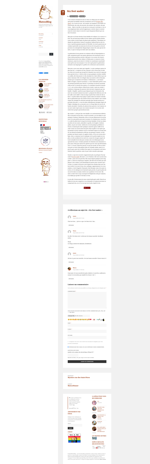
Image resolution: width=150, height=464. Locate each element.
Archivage (41, 42)
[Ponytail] (94, 423)
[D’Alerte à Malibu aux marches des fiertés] (94, 409)
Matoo (74, 268)
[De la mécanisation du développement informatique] (94, 429)
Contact (40, 152)
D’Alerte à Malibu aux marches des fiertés (101, 409)
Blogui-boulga (73, 16)
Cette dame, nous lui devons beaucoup (48, 106)
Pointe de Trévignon (47, 95)
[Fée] (94, 403)
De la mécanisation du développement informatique (101, 429)
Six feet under (75, 157)
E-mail (70, 329)
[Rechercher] (51, 54)
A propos (41, 38)
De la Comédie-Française (48, 84)
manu (74, 216)
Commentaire (72, 291)
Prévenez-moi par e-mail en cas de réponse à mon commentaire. (86, 347)
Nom (69, 323)
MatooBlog (45, 21)
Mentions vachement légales (45, 150)
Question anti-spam (73, 350)
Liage (41, 46)
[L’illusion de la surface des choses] (94, 416)
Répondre (71, 225)
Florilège (82, 16)
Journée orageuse (46, 89)
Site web (70, 335)
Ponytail (99, 421)
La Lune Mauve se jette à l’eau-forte (45, 100)
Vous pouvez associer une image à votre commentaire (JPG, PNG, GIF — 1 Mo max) (86, 311)
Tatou (74, 231)
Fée (98, 401)
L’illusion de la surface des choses (101, 416)
